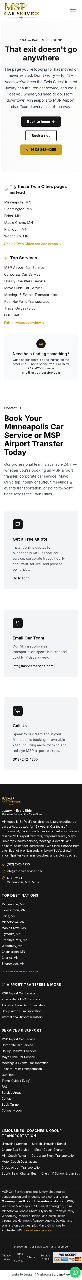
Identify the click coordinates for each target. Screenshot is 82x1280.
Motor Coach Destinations (19, 1161)
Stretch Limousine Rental (49, 1143)
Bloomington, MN (18, 209)
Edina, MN (12, 216)
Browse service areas (18, 971)
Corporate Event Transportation (53, 1155)
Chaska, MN (10, 957)
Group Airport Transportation (21, 1011)
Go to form (21, 578)
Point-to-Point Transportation (28, 301)
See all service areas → (40, 1230)
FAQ (4, 1086)
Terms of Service (19, 1257)
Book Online (10, 1104)
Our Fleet (11, 315)
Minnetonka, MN (13, 922)
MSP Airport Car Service (24, 267)
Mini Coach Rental (14, 1155)
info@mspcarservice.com (40, 372)
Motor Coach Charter (49, 1149)
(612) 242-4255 (43, 149)
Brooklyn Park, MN (15, 940)
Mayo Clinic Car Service (23, 288)
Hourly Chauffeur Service (25, 281)
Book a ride (41, 135)
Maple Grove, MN (18, 222)
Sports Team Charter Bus (19, 1173)
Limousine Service (14, 1143)
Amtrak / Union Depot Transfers (23, 1005)
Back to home (38, 121)
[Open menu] (73, 11)
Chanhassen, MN (13, 951)
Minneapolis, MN (17, 202)
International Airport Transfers (22, 1017)
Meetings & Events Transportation (31, 295)
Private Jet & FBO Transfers (21, 999)
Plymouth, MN (16, 229)
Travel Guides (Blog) (20, 308)
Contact (7, 1098)
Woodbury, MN (16, 236)
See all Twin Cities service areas (31, 244)
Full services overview (22, 323)
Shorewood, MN (13, 963)
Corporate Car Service (22, 274)
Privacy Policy (6, 1257)
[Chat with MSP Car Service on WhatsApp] (75, 1272)
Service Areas (11, 1092)
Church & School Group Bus (60, 1173)
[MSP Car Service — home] (21, 11)
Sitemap (32, 1257)
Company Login (12, 1110)
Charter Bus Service (15, 1149)
